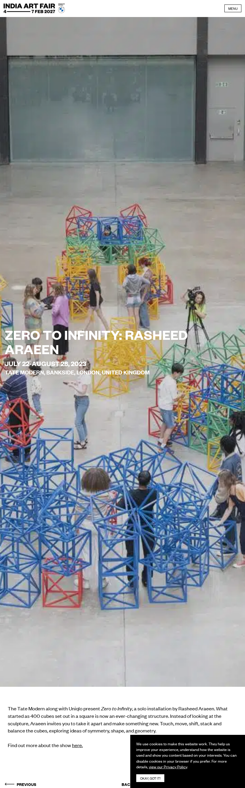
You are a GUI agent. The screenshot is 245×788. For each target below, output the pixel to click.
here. (77, 745)
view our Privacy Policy (168, 766)
